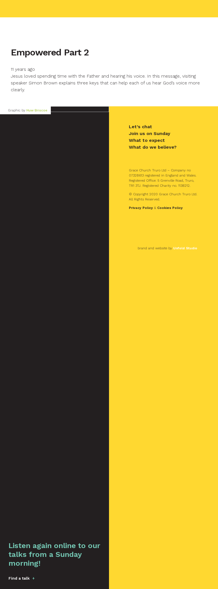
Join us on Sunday (149, 133)
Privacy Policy (141, 208)
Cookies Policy (170, 208)
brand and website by (167, 248)
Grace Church (40, 8)
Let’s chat (140, 126)
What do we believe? (153, 147)
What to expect (147, 140)
